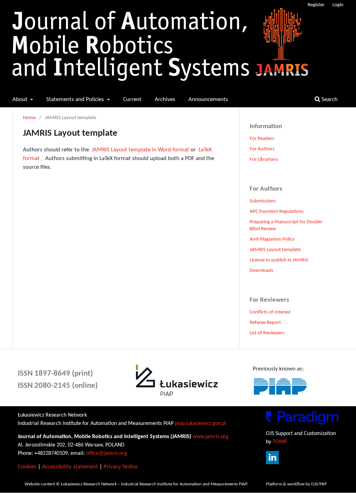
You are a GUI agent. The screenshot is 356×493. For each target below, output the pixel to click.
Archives (165, 99)
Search (329, 99)
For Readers (262, 138)
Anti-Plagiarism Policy (272, 239)
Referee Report (265, 322)
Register (316, 5)
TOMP (280, 442)
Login (337, 5)
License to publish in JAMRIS (279, 260)
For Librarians (264, 159)
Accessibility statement (70, 467)
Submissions (263, 201)
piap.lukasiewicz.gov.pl (200, 423)
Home (29, 117)
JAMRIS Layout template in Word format (140, 150)
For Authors (262, 149)
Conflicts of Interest (270, 312)
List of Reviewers (267, 333)
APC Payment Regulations (277, 211)
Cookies (27, 467)
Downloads (261, 270)
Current (132, 99)
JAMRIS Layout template (275, 249)
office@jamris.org (106, 453)
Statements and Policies (75, 99)
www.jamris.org (210, 437)
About (21, 99)
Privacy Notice (121, 467)
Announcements (208, 99)
